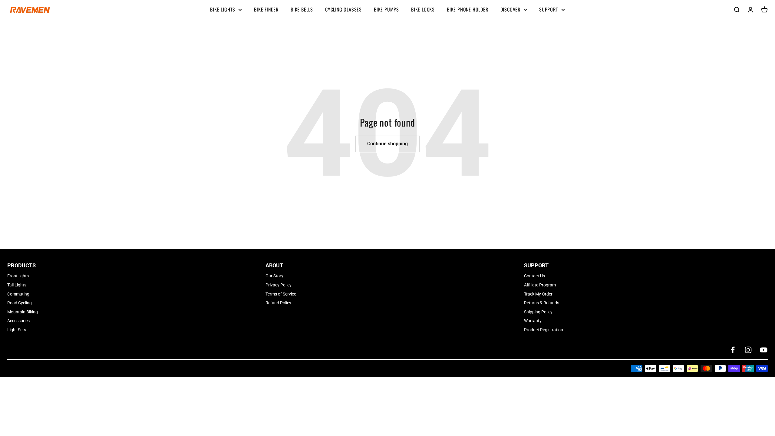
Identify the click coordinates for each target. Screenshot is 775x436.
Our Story (274, 275)
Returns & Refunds (541, 302)
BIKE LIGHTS (222, 9)
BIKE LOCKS (423, 9)
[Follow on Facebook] (733, 350)
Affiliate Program (540, 284)
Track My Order (538, 294)
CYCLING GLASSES (343, 9)
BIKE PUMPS (386, 9)
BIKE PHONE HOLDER (467, 9)
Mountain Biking (22, 311)
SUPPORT (548, 9)
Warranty (533, 320)
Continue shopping (387, 144)
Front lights (18, 275)
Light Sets (16, 329)
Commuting (18, 294)
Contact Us (534, 275)
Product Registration (543, 329)
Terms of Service (280, 294)
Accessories (18, 320)
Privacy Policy (278, 284)
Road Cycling (19, 302)
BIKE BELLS (302, 9)
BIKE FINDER (266, 9)
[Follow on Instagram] (748, 350)
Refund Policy (278, 302)
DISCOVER (510, 9)
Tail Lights (16, 284)
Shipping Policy (538, 311)
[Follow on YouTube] (764, 350)
